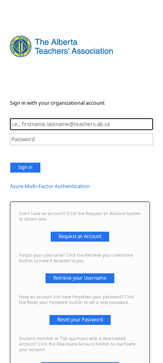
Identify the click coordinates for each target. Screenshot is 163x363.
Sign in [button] (25, 167)
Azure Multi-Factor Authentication (50, 186)
